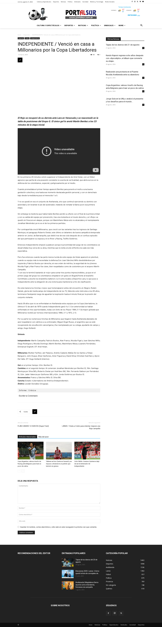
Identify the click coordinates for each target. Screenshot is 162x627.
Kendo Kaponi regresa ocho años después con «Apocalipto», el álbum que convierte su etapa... (124, 58)
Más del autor (44, 437)
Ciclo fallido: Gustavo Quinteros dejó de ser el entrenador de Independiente (86, 463)
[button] (141, 25)
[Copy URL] (20, 60)
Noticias (97, 625)
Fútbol (27, 38)
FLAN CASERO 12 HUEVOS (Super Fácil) (33, 426)
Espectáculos (113, 625)
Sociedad (132, 625)
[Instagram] (135, 1)
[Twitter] (137, 1)
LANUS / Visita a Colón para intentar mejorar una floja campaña (81, 427)
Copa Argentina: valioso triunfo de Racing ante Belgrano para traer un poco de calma (29, 463)
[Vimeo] (140, 1)
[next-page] (22, 470)
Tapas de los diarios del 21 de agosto (122, 45)
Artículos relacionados (27, 437)
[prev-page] (19, 470)
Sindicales (123, 625)
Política (104, 625)
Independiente (35, 38)
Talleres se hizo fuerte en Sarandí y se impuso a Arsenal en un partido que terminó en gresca (59, 463)
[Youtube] (143, 1)
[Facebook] (132, 1)
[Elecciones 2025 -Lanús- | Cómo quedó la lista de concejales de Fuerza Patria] (68, 574)
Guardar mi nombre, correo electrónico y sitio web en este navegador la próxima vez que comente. (58, 527)
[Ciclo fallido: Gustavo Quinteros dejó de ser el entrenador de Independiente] (87, 450)
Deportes (26, 35)
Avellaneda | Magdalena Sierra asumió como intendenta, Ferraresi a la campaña (87, 584)
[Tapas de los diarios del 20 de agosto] (68, 562)
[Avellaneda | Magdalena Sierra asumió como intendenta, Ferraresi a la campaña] (68, 585)
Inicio (19, 35)
